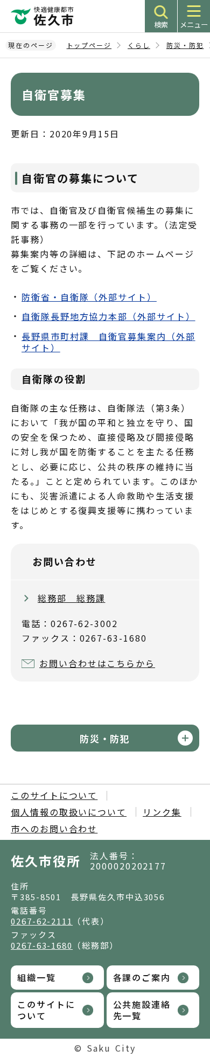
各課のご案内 (142, 977)
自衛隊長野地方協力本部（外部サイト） (108, 316)
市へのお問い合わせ (54, 828)
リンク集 (162, 811)
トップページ (89, 45)
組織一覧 (36, 977)
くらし (139, 45)
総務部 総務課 (71, 598)
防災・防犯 (185, 45)
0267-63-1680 (42, 945)
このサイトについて (54, 795)
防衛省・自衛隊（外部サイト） (89, 296)
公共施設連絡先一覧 (142, 1010)
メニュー (194, 24)
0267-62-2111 (42, 921)
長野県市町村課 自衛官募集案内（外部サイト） (108, 342)
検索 (161, 24)
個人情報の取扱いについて (69, 811)
